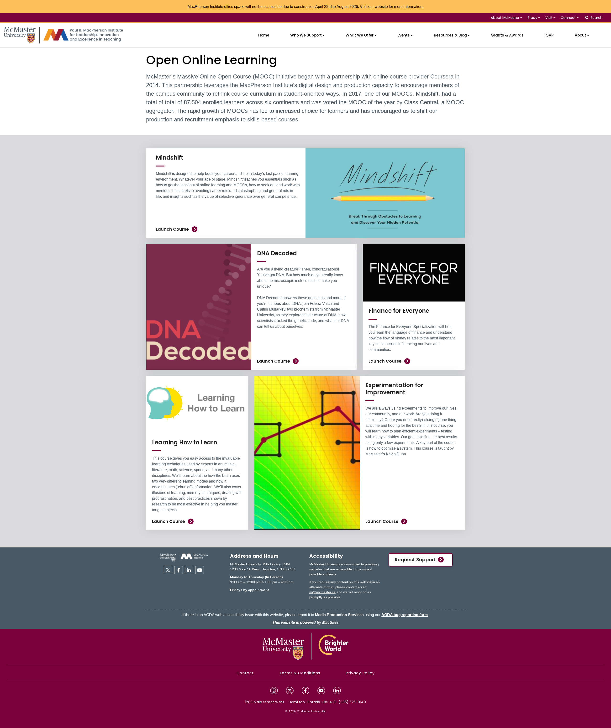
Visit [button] (549, 17)
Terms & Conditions (299, 673)
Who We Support (306, 35)
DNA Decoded (277, 253)
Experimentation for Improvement (394, 388)
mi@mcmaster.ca (322, 592)
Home (263, 35)
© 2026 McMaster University (305, 711)
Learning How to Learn (184, 442)
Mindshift (169, 157)
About (580, 35)
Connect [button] (568, 17)
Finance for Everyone (399, 311)
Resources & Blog (450, 35)
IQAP (549, 35)
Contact (245, 673)
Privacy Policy (360, 673)
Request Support (415, 559)
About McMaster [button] (505, 17)
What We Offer (360, 35)
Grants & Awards (507, 35)
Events (403, 35)
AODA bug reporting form (404, 615)
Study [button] (532, 17)
